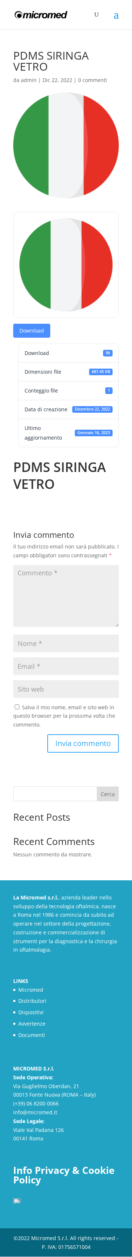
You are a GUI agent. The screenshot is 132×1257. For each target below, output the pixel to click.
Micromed (30, 989)
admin (29, 80)
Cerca (108, 794)
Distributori (32, 1000)
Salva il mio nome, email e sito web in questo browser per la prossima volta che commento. (64, 716)
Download (31, 330)
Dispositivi (31, 1012)
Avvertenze (31, 1023)
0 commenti (92, 80)
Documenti (31, 1034)
